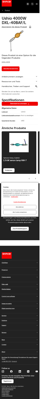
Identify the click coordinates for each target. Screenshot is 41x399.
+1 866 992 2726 (9, 361)
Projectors (5, 270)
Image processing (7, 303)
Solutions (4, 320)
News (3, 340)
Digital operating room (8, 308)
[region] (20, 199)
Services (4, 315)
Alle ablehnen (20, 207)
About (3, 352)
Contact (4, 344)
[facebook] (11, 371)
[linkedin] (20, 371)
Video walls (5, 284)
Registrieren (8, 381)
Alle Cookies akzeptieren (20, 212)
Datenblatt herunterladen (18, 103)
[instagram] (3, 371)
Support (4, 325)
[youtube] (37, 371)
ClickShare (5, 262)
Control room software (8, 296)
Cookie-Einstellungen (20, 202)
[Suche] (32, 4)
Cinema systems (6, 277)
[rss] (28, 371)
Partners (4, 332)
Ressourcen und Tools (11, 82)
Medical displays (6, 289)
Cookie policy (14, 196)
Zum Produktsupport (20, 228)
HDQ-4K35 (6, 62)
